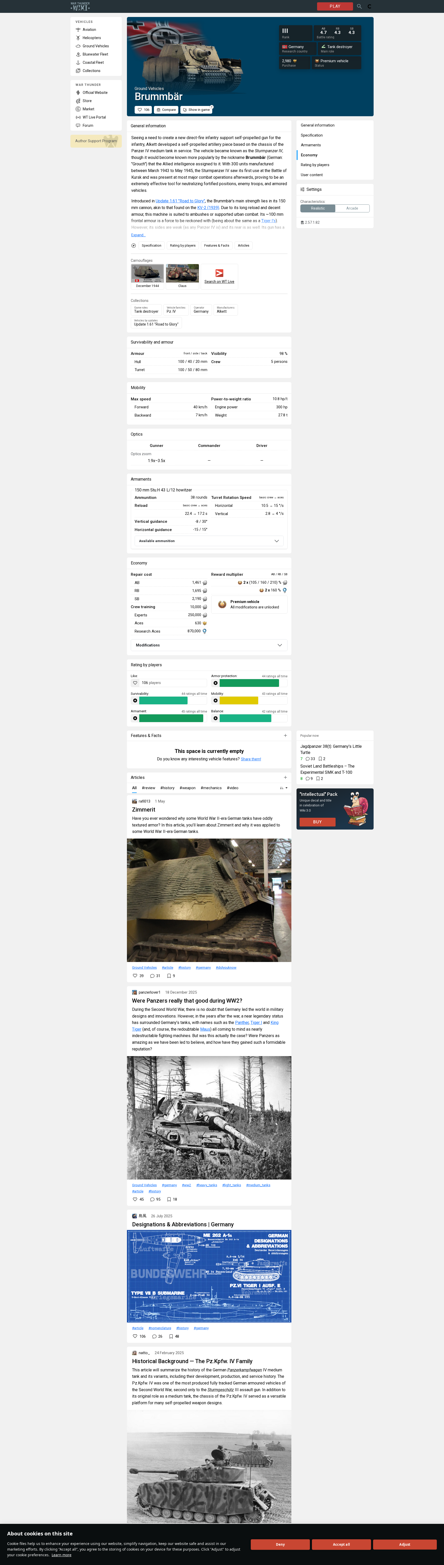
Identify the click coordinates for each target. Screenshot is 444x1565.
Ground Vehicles (144, 967)
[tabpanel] (209, 520)
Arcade (352, 208)
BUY (317, 822)
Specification (151, 245)
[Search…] (359, 6)
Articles (243, 245)
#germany (203, 967)
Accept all (341, 1544)
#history (184, 967)
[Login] (370, 6)
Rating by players (183, 245)
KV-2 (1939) (208, 207)
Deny (280, 1544)
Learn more (61, 1554)
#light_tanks (231, 1185)
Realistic (318, 208)
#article (167, 967)
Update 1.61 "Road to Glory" (180, 201)
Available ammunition (157, 541)
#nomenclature (160, 1328)
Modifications (148, 645)
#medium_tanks (258, 1185)
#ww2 (186, 1185)
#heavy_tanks (206, 1185)
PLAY (335, 6)
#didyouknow (226, 967)
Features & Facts (216, 245)
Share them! (251, 759)
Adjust (404, 1544)
